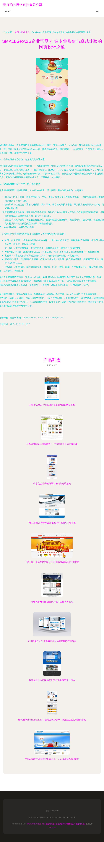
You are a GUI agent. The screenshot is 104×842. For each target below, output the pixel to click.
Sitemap (52, 828)
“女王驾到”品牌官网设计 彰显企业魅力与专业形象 (52, 523)
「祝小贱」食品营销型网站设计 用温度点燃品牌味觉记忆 (52, 562)
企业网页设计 (51, 824)
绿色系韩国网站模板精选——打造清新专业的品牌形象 (52, 444)
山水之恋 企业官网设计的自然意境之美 (52, 483)
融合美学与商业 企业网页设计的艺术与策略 (52, 601)
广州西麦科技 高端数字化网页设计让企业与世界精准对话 (52, 759)
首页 (17, 32)
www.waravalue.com (36, 824)
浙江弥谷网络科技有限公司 (65, 824)
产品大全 (25, 32)
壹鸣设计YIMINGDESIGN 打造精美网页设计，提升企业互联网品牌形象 (52, 719)
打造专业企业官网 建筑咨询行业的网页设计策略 (52, 680)
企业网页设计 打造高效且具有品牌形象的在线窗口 (52, 641)
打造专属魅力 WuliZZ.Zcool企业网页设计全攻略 (52, 404)
